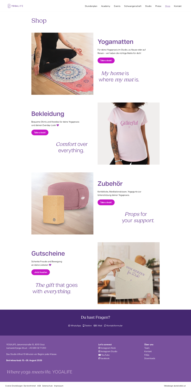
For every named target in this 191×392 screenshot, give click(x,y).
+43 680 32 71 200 (37, 348)
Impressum (58, 386)
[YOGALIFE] (15, 6)
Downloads (149, 358)
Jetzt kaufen (40, 272)
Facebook (105, 358)
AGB (39, 386)
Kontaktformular (114, 325)
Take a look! (106, 60)
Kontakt (178, 6)
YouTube (105, 354)
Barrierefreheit (30, 386)
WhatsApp (75, 325)
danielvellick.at (180, 386)
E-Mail (99, 325)
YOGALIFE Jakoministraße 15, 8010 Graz (25, 344)
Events (117, 6)
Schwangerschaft (132, 6)
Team (147, 348)
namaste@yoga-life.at (16, 348)
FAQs (146, 354)
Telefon (88, 325)
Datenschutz (47, 386)
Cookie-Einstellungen (14, 386)
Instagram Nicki (108, 348)
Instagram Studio (108, 351)
